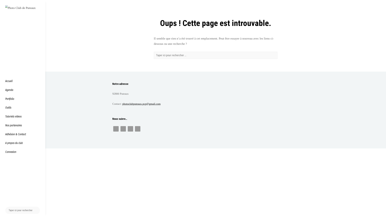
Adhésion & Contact (15, 134)
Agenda (9, 90)
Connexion (10, 152)
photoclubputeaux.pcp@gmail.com (141, 103)
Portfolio (9, 99)
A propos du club (14, 143)
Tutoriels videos (13, 116)
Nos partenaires (13, 125)
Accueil (9, 81)
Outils (8, 107)
